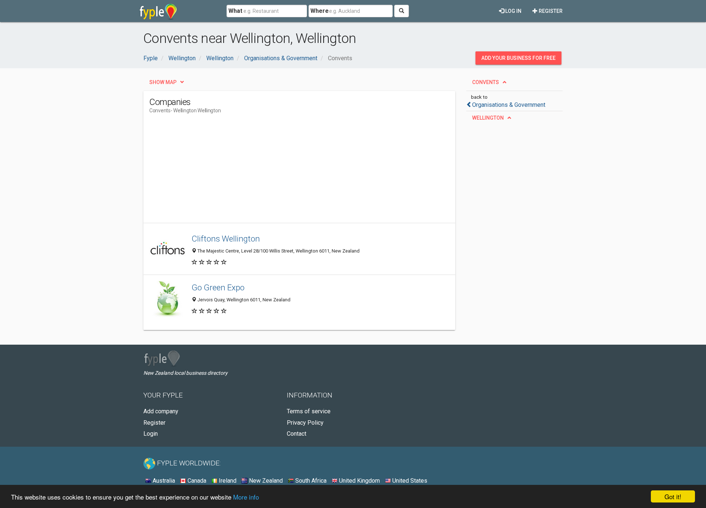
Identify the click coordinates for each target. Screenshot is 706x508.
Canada (196, 480)
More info (246, 496)
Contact (296, 433)
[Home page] (158, 11)
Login (150, 433)
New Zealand (265, 480)
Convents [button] (485, 82)
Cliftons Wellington (226, 238)
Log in (512, 11)
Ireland (226, 480)
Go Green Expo (218, 287)
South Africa (310, 480)
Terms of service (309, 411)
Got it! (672, 496)
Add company (160, 411)
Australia (163, 480)
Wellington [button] (488, 118)
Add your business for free (518, 58)
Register (550, 11)
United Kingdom (359, 480)
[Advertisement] (283, 171)
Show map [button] (162, 82)
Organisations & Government (508, 104)
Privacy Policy (305, 422)
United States (409, 480)
